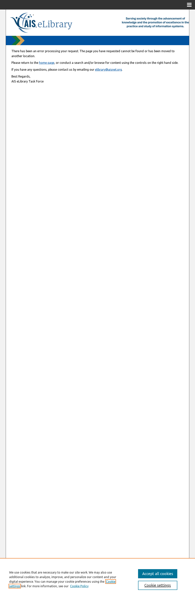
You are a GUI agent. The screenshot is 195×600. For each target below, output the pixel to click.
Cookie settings (157, 585)
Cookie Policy (79, 586)
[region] (97, 579)
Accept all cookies (157, 573)
